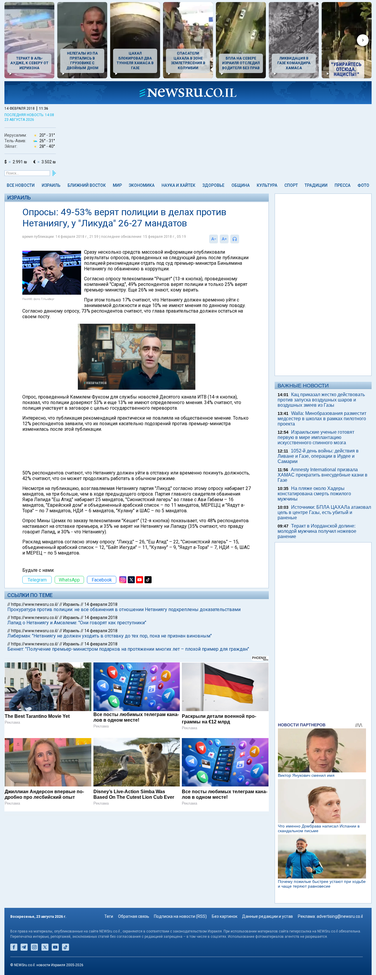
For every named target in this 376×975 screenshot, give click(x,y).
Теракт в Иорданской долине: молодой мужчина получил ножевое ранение (317, 531)
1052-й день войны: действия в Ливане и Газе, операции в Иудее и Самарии (318, 456)
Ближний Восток (87, 185)
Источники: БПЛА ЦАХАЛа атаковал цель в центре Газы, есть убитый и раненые (324, 512)
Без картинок (224, 916)
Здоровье (213, 185)
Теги (108, 916)
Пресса (342, 185)
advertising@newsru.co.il (340, 916)
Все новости (21, 185)
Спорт (291, 185)
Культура (267, 185)
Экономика (142, 185)
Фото (363, 185)
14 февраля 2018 (101, 604)
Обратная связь (133, 916)
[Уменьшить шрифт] (213, 239)
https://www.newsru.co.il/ (34, 604)
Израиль (51, 185)
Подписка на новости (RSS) (180, 916)
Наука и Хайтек (178, 185)
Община (240, 185)
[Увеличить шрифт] (224, 239)
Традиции (316, 185)
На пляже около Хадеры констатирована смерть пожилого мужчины (314, 493)
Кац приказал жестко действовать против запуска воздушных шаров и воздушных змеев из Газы (321, 400)
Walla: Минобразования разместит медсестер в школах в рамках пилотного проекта (322, 418)
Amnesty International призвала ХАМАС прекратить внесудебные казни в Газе (322, 475)
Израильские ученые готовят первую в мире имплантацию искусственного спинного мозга (316, 437)
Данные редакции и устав (267, 916)
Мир (117, 185)
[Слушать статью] (240, 239)
